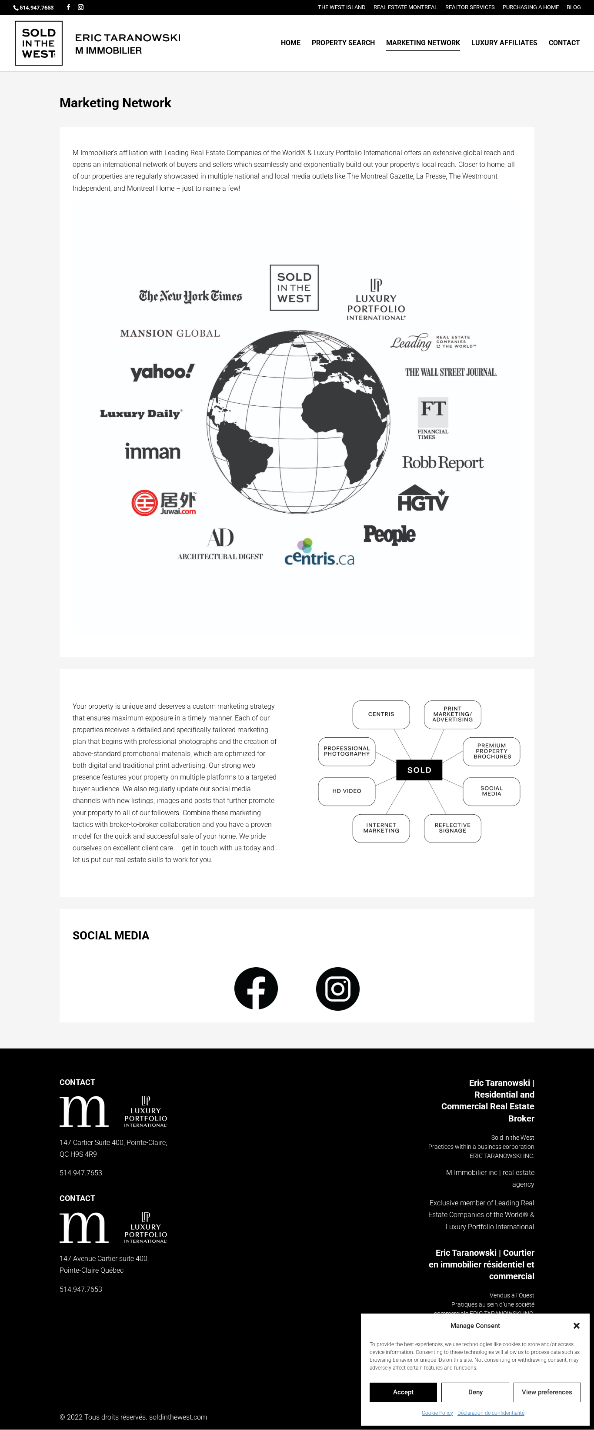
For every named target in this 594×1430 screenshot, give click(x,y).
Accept (403, 1392)
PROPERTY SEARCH (343, 43)
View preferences (547, 1392)
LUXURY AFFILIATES (504, 43)
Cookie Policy (437, 1413)
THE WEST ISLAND (342, 7)
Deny (475, 1392)
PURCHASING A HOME (531, 7)
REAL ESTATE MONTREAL (405, 7)
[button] (576, 1325)
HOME (290, 43)
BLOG (574, 7)
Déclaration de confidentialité (490, 1413)
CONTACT (564, 43)
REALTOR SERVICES (470, 7)
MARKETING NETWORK (423, 43)
